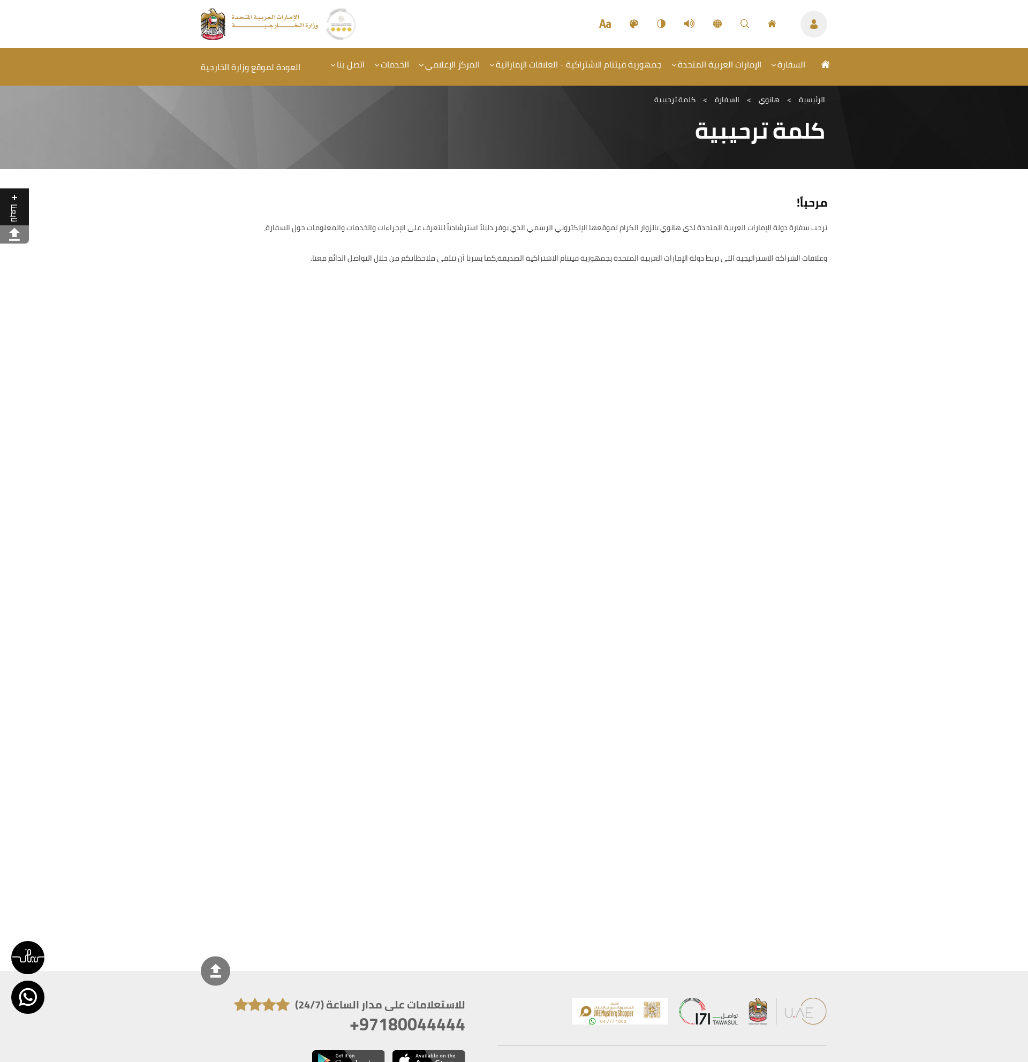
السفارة (791, 64)
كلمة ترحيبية (675, 99)
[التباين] (661, 24)
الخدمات (395, 64)
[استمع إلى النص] (689, 24)
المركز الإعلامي (452, 64)
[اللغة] (717, 24)
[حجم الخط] (605, 24)
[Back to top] (215, 970)
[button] (27, 957)
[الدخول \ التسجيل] (813, 24)
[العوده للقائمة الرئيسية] (260, 37)
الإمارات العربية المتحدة (719, 64)
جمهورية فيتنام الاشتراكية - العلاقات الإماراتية (579, 64)
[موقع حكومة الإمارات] (788, 1013)
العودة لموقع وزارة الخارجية (250, 67)
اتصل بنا (351, 64)
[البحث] (744, 24)
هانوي (769, 99)
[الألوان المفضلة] (634, 24)
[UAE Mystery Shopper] (620, 1013)
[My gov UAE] (708, 1013)
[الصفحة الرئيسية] (772, 24)
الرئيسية (812, 99)
